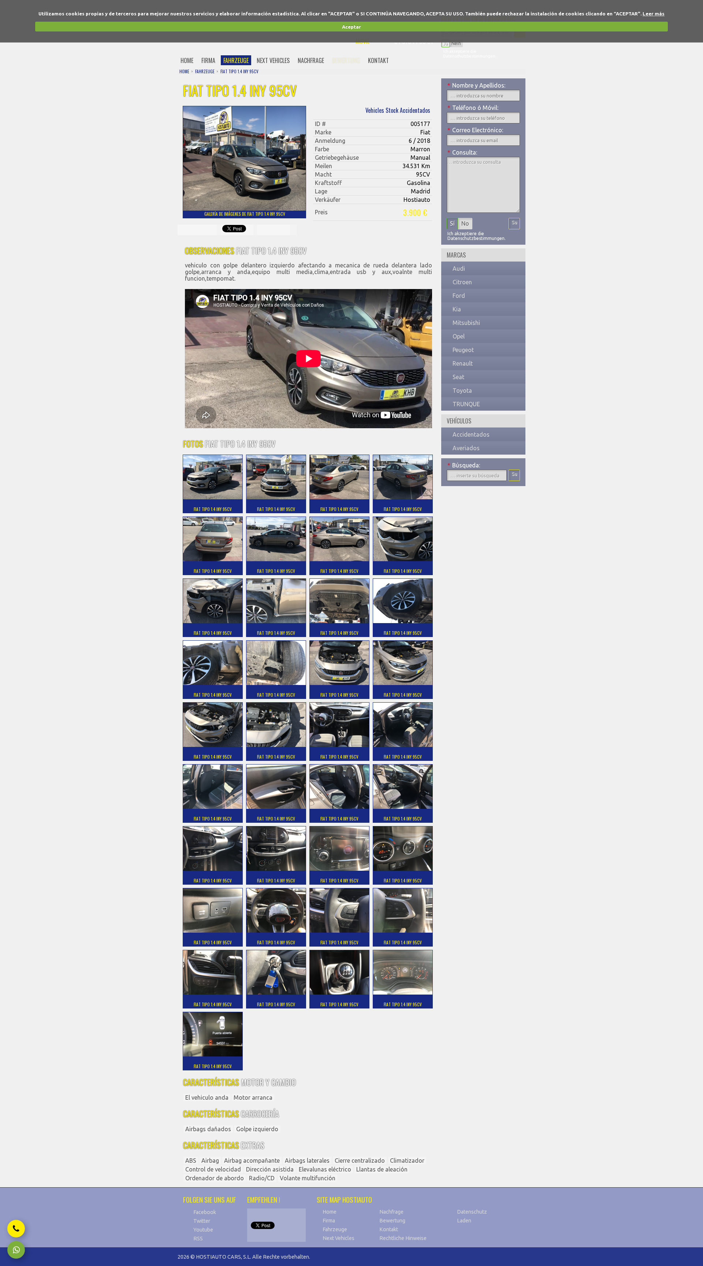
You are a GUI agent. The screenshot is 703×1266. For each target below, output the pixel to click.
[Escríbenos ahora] (16, 1250)
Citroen (462, 282)
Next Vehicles (338, 1238)
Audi (459, 268)
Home (329, 1212)
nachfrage (311, 60)
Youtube (203, 1230)
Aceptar (351, 26)
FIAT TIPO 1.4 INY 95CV (239, 71)
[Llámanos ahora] (16, 1228)
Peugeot (463, 350)
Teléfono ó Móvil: (472, 107)
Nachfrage (391, 1212)
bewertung (346, 60)
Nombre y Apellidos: (476, 85)
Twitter (201, 1221)
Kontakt (388, 1229)
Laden (464, 1221)
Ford (459, 295)
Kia (457, 309)
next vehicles (273, 60)
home (187, 60)
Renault (463, 363)
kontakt (378, 60)
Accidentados (471, 434)
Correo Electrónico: (475, 130)
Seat (458, 377)
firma (208, 60)
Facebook (204, 1212)
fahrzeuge (236, 60)
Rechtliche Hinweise (403, 1238)
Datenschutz (472, 1212)
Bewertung (392, 1221)
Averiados (466, 448)
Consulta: (462, 152)
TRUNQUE (466, 404)
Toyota (462, 390)
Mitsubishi (466, 322)
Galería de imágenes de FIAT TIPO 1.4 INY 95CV (244, 214)
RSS (198, 1238)
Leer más (654, 13)
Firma (329, 1221)
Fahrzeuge (335, 1229)
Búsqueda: (463, 465)
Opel (459, 336)
